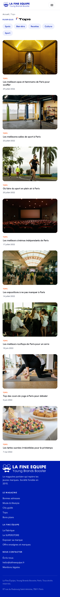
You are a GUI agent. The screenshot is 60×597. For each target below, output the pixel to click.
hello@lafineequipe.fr (13, 562)
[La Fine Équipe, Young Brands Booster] (17, 5)
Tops (5, 512)
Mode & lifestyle (11, 503)
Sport (7, 33)
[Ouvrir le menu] (52, 5)
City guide (8, 507)
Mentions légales (11, 567)
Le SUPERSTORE (11, 535)
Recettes (35, 26)
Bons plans (8, 517)
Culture (48, 26)
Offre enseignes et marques (17, 544)
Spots (7, 26)
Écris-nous (8, 557)
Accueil (6, 14)
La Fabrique (8, 530)
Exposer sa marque (13, 540)
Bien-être (20, 26)
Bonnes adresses (11, 498)
